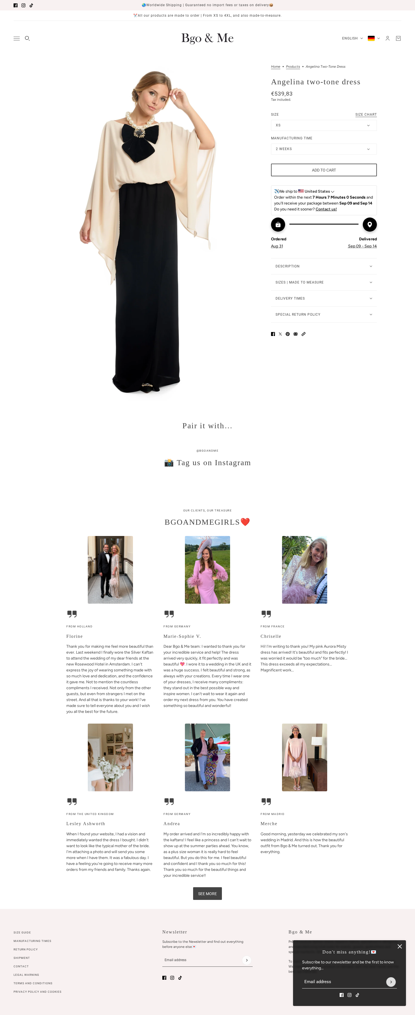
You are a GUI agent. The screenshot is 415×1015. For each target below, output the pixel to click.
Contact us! (326, 215)
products (293, 67)
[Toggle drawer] (17, 38)
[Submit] (391, 982)
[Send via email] (295, 340)
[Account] (388, 38)
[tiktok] (31, 5)
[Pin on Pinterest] (288, 340)
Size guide (22, 932)
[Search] (27, 38)
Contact (21, 966)
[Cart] (398, 38)
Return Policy (26, 949)
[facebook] (15, 5)
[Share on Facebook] (273, 340)
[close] (400, 946)
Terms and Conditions (33, 983)
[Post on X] (280, 339)
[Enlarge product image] (150, 233)
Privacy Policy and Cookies (38, 991)
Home (275, 67)
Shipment (22, 957)
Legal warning (26, 974)
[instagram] (23, 5)
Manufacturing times (32, 940)
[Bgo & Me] (207, 38)
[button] (303, 340)
